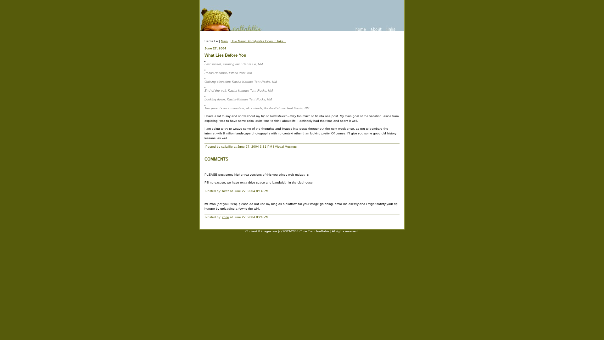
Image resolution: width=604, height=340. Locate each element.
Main (224, 41)
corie (225, 217)
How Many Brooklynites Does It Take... (258, 41)
